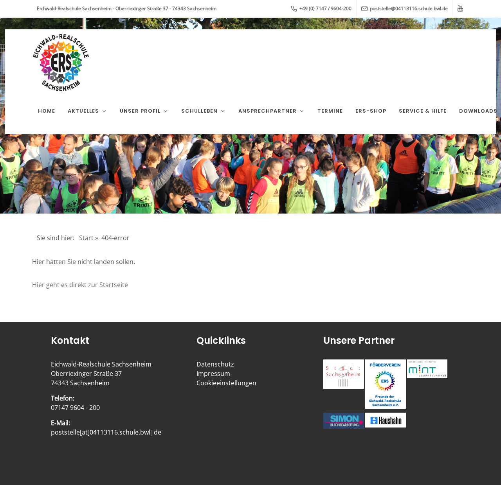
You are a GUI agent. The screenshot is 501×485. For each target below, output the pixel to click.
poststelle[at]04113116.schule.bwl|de (106, 432)
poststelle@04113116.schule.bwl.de (408, 8)
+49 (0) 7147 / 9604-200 (324, 8)
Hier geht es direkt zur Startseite (80, 284)
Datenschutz (215, 364)
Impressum (213, 373)
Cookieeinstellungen (226, 383)
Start (86, 238)
